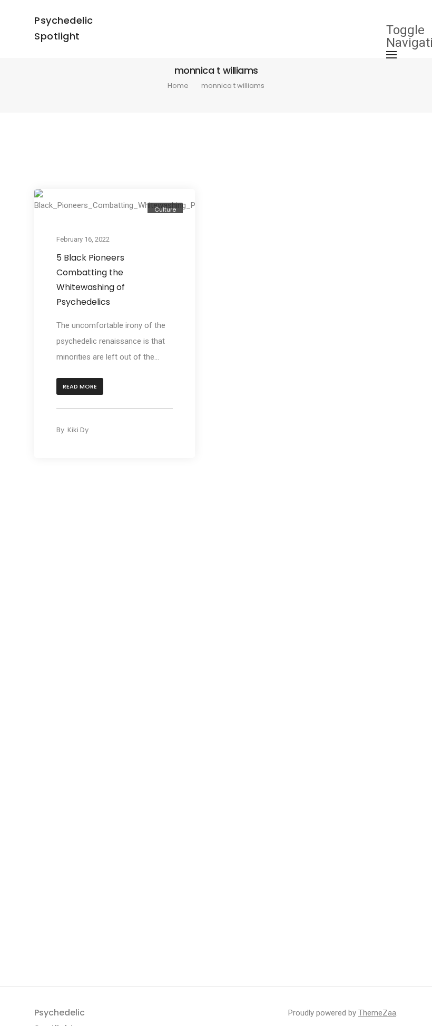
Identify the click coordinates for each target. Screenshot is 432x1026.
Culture (165, 209)
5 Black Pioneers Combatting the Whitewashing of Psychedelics (90, 280)
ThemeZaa (377, 1013)
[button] (79, 386)
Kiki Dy (78, 430)
